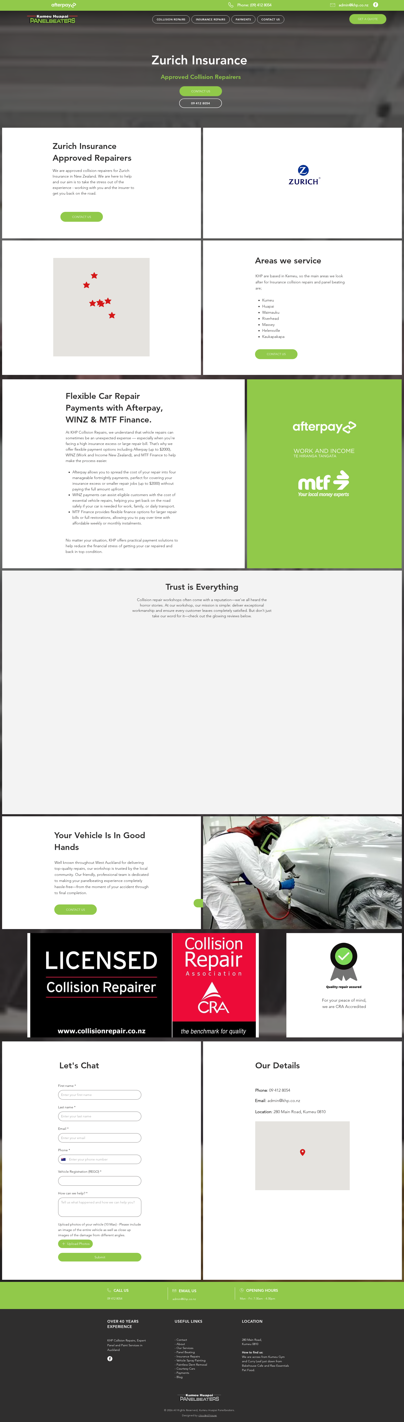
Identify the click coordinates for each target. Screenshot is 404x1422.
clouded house (207, 1415)
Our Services (185, 1348)
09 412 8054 (279, 1090)
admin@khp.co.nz (283, 1100)
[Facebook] (375, 4)
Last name (67, 1107)
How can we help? (73, 1193)
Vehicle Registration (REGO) (79, 1172)
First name (67, 1086)
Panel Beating (186, 1352)
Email (63, 1129)
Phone (64, 1150)
